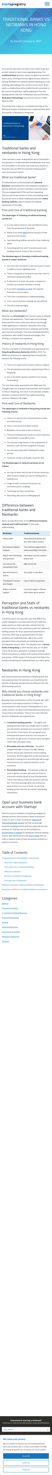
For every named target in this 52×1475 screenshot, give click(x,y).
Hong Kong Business (10, 927)
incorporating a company (12, 832)
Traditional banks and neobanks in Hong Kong (20, 858)
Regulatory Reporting (10, 936)
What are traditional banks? (15, 862)
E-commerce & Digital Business (14, 913)
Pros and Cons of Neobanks (15, 880)
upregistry (14, 4)
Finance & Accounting (10, 917)
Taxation (5, 941)
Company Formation (10, 908)
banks (25, 232)
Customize (26, 1462)
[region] (26, 1455)
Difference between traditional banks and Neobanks (23, 884)
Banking (5, 903)
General (5, 922)
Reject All (26, 1469)
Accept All (26, 1456)
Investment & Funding (11, 932)
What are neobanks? (12, 871)
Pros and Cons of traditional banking (19, 867)
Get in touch (34, 835)
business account (25, 288)
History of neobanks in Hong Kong (17, 875)
